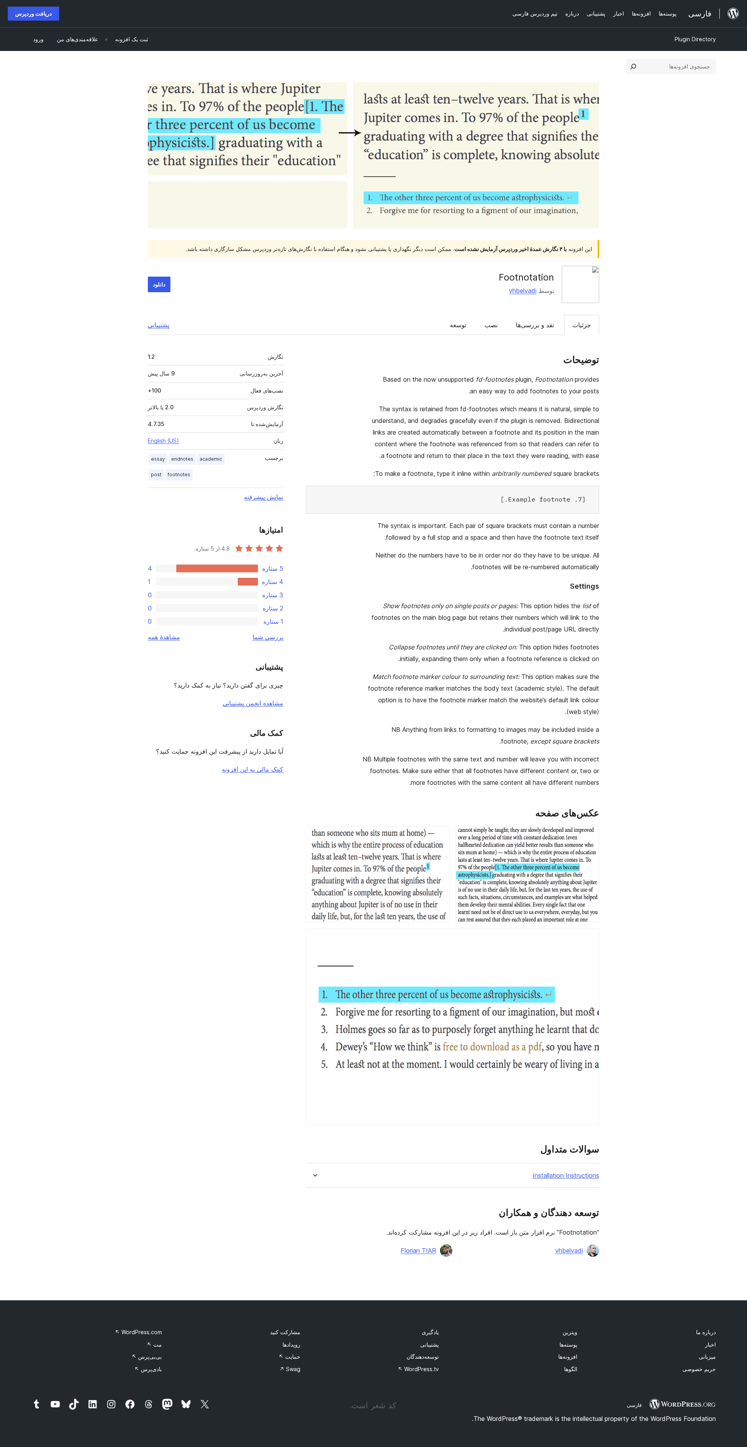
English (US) (163, 440)
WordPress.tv (418, 1369)
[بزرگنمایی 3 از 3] (589, 939)
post (156, 474)
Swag (289, 1369)
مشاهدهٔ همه (164, 637)
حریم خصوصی (699, 1369)
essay (158, 459)
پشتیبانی (158, 325)
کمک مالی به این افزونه (252, 769)
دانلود (159, 284)
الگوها (570, 1369)
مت (154, 1344)
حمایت (289, 1356)
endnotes (182, 459)
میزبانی (707, 1356)
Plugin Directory (695, 39)
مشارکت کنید (285, 1332)
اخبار (710, 1344)
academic (211, 459)
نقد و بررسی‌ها (535, 325)
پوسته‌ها (568, 1344)
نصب (491, 325)
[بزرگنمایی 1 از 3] (589, 837)
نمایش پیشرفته (263, 497)
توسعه (458, 325)
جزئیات (581, 325)
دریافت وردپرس (33, 13)
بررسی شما (268, 637)
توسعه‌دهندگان (423, 1356)
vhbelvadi (523, 291)
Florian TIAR (418, 1250)
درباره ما (706, 1332)
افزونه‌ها (567, 1356)
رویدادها (291, 1344)
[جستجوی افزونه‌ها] (633, 66)
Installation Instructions (566, 1175)
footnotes (179, 474)
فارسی (634, 1405)
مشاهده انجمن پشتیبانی (253, 703)
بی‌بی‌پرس (147, 1356)
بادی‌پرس (148, 1369)
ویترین (570, 1332)
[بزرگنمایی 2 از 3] (439, 837)
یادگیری (430, 1332)
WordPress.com (138, 1332)
